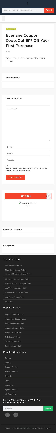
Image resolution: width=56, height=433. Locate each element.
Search (49, 10)
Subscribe (48, 408)
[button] (3, 18)
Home (8, 51)
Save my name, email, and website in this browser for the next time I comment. (26, 169)
